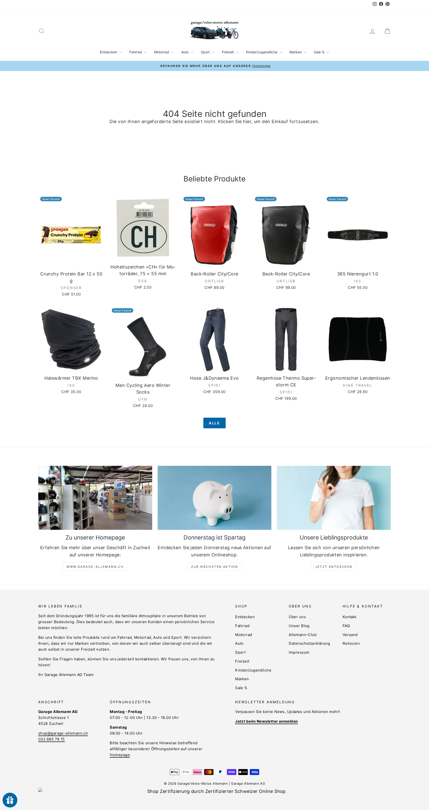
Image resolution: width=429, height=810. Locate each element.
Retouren (351, 643)
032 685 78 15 (51, 739)
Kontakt (350, 616)
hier (247, 121)
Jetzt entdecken (334, 567)
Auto (185, 52)
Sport (206, 52)
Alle (214, 423)
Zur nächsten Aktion (214, 567)
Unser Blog (299, 625)
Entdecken (109, 52)
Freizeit (228, 52)
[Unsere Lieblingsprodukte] (334, 498)
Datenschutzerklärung (309, 643)
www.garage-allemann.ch (95, 567)
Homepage (120, 754)
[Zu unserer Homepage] (95, 498)
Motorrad (162, 52)
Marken (296, 52)
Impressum (299, 652)
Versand (350, 634)
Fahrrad (136, 52)
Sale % (319, 52)
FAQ (346, 625)
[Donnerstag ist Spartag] (215, 498)
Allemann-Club (303, 634)
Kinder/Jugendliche (262, 52)
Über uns (297, 616)
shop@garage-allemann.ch (63, 733)
